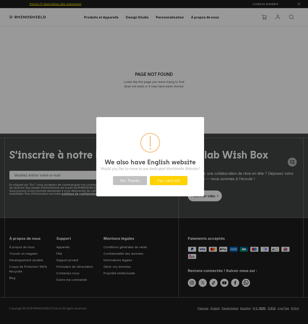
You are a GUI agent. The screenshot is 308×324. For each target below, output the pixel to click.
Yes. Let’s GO (168, 180)
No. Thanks (130, 180)
